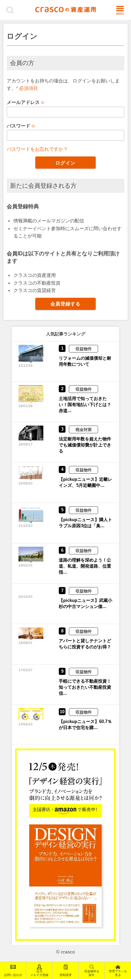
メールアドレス (23, 102)
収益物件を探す (91, 973)
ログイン (65, 163)
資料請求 (65, 975)
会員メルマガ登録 (39, 973)
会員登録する (65, 303)
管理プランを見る (118, 973)
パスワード (18, 126)
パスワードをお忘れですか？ (37, 149)
